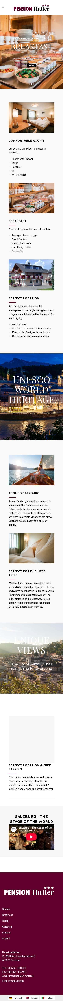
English (34, 998)
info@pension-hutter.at (21, 976)
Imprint (6, 938)
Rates (5, 920)
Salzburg (7, 926)
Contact (6, 932)
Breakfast (7, 915)
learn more (31, 65)
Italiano (50, 998)
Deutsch (18, 998)
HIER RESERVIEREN (13, 981)
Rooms (6, 909)
